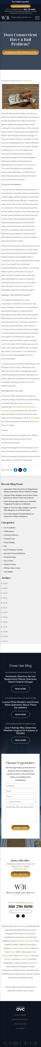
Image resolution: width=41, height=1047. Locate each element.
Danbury (21, 941)
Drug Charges (9, 542)
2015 (4, 636)
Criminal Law (27, 81)
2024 (4, 593)
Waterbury (33, 963)
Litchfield (15, 948)
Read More (20, 689)
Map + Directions (20, 874)
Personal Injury (10, 557)
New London (25, 955)
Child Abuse (9, 531)
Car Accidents (9, 527)
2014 (4, 641)
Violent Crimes (10, 564)
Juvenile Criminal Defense (14, 553)
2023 (4, 598)
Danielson (30, 941)
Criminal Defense (11, 535)
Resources (20, 1024)
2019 (4, 617)
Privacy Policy (20, 1019)
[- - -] (37, 18)
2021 (4, 607)
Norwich (8, 959)
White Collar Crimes (12, 568)
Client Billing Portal (20, 6)
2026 (4, 583)
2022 (4, 603)
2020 (4, 612)
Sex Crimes (8, 560)
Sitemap (20, 1028)
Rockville (24, 959)
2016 (4, 631)
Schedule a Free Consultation (20, 52)
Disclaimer (20, 1015)
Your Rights (8, 571)
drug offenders (29, 165)
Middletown (10, 952)
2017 (4, 627)
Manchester (25, 948)
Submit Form (20, 828)
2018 (4, 622)
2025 (4, 588)
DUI (5, 546)
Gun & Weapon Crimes (13, 549)
